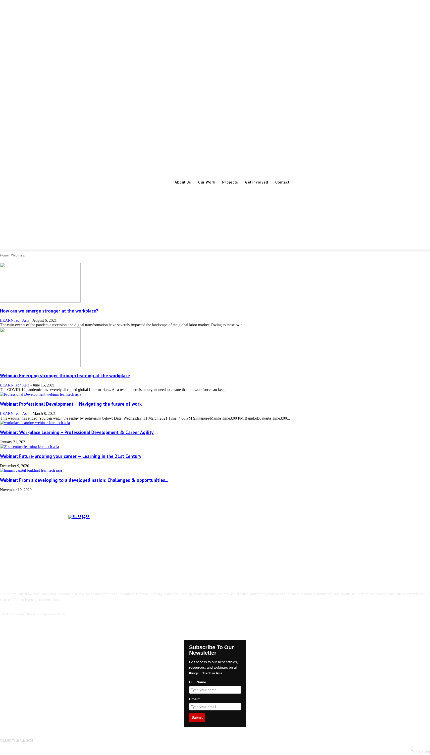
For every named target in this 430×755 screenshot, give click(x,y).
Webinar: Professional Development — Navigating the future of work (71, 404)
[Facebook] (5, 627)
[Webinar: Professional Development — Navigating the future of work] (40, 394)
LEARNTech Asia (14, 320)
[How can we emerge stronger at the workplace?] (40, 301)
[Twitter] (56, 627)
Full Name (197, 682)
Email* (194, 699)
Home (4, 255)
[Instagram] (18, 627)
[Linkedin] (30, 627)
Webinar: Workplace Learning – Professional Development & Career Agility (77, 432)
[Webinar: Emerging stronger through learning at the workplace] (40, 366)
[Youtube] (81, 627)
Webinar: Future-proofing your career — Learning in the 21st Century (70, 456)
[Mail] (43, 627)
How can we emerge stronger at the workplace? (49, 311)
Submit (197, 717)
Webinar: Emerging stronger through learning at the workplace (65, 375)
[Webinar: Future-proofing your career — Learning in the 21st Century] (29, 446)
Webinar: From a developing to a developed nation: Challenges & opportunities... (84, 480)
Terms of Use (420, 751)
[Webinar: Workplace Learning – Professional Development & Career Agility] (35, 423)
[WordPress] (69, 627)
